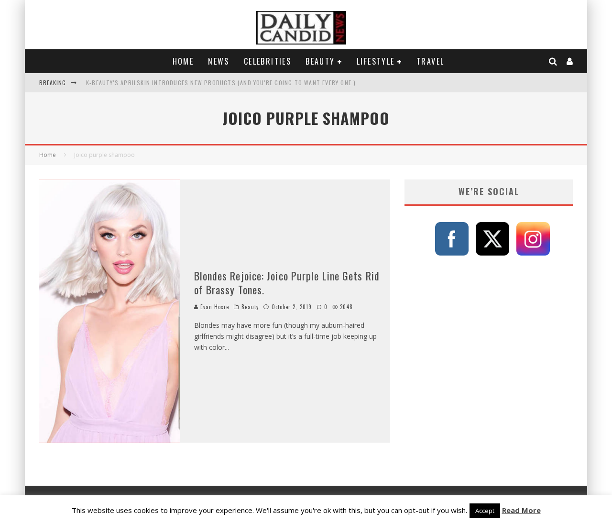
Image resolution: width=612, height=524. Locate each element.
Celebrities (267, 61)
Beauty (320, 61)
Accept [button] (484, 510)
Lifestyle (376, 61)
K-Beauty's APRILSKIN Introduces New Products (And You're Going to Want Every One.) (221, 82)
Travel (430, 61)
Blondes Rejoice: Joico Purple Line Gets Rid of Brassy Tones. (287, 282)
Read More (521, 510)
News (219, 61)
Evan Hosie (213, 307)
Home (183, 61)
